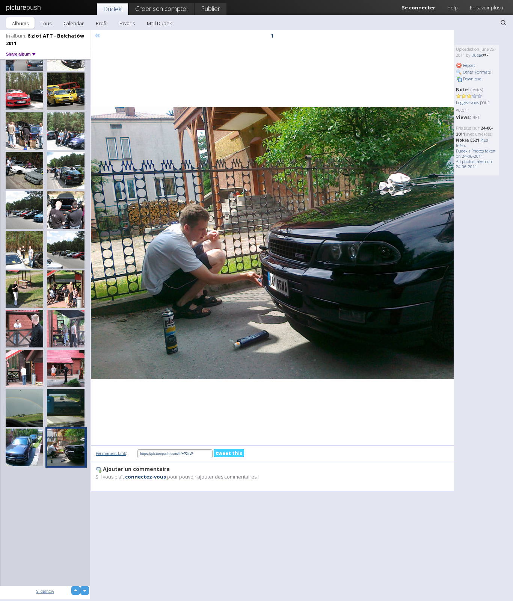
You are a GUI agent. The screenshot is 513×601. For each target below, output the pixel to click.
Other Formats (476, 72)
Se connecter (418, 7)
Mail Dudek (159, 23)
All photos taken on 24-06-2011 (474, 164)
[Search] (503, 23)
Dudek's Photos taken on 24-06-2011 (475, 153)
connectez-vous (145, 476)
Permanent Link (111, 453)
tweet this (229, 453)
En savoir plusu (486, 7)
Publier (210, 8)
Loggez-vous (467, 102)
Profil (101, 23)
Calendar (73, 23)
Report (468, 65)
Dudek (112, 9)
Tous (46, 23)
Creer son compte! (161, 8)
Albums (20, 23)
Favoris (127, 23)
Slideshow (45, 591)
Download (471, 79)
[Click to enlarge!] (272, 243)
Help (452, 7)
